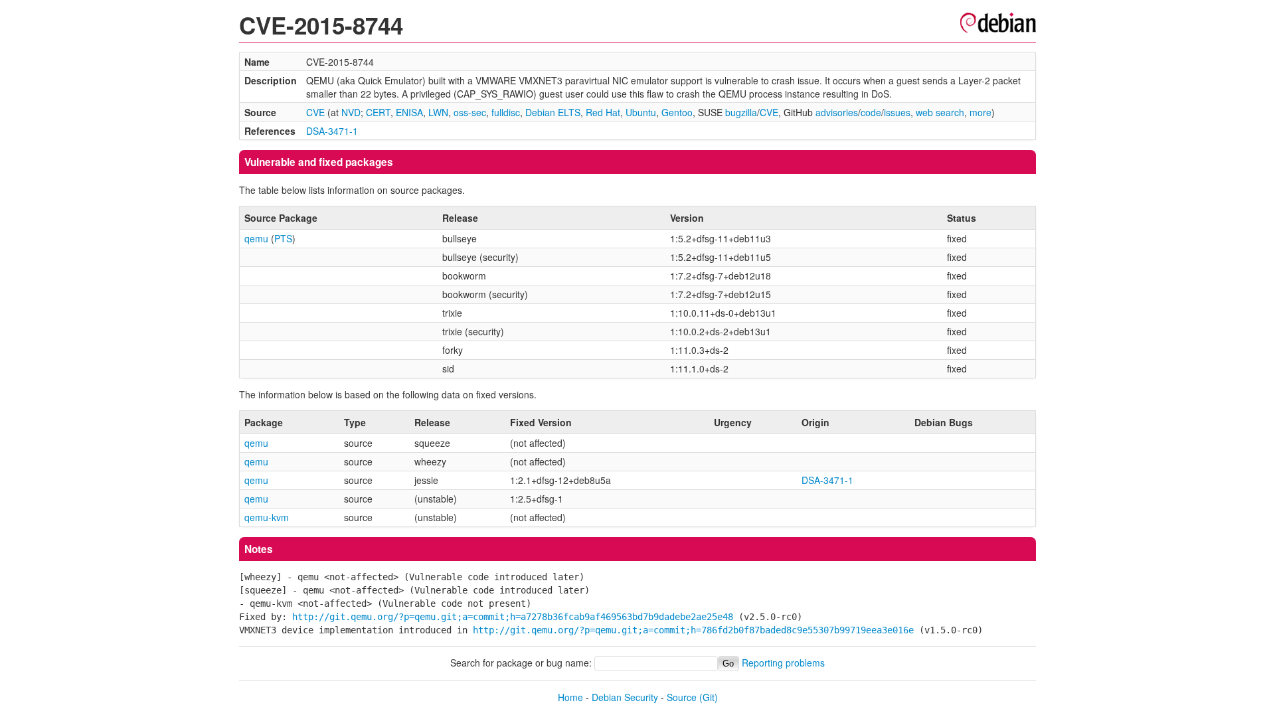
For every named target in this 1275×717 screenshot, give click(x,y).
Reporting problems (783, 662)
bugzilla (741, 112)
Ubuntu (641, 112)
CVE (315, 112)
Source (682, 697)
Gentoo (677, 112)
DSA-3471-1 (332, 130)
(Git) (708, 697)
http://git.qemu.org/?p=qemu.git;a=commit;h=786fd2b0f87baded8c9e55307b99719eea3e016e (693, 630)
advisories (836, 112)
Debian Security (625, 697)
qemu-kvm (266, 517)
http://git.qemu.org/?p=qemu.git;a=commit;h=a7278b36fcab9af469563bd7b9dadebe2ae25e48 (512, 616)
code (871, 112)
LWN (438, 112)
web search (940, 112)
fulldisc (505, 112)
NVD (351, 112)
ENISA (409, 112)
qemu (256, 238)
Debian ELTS (552, 112)
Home (570, 697)
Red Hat (603, 112)
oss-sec (470, 112)
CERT (378, 112)
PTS (283, 238)
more (980, 112)
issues (897, 112)
